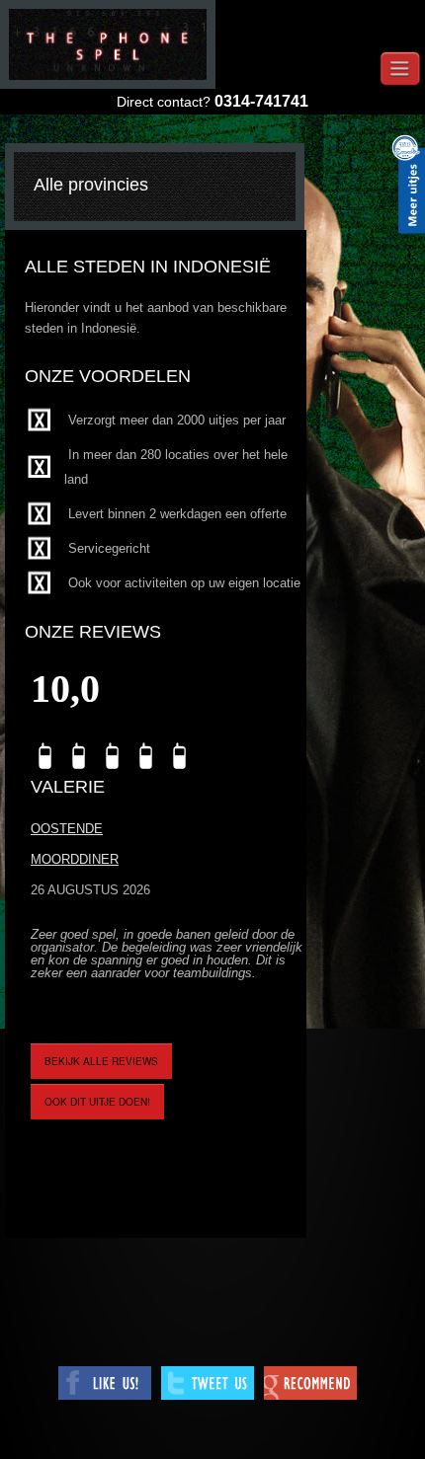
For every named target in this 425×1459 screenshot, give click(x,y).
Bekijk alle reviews (101, 1061)
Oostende (67, 828)
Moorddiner (75, 859)
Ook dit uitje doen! (97, 1102)
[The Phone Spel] (107, 44)
